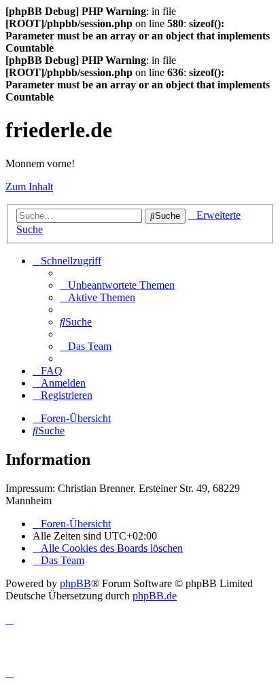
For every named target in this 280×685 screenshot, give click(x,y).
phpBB (75, 583)
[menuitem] (117, 285)
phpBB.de (155, 595)
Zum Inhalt (29, 186)
